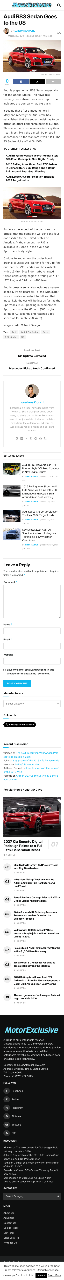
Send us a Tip (11, 1237)
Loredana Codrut (26, 30)
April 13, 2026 (48, 520)
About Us (8, 1212)
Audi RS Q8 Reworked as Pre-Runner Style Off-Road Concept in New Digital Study (40, 468)
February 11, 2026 (50, 545)
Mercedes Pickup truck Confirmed (34, 1181)
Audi (14, 332)
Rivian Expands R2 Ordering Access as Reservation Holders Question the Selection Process (35, 915)
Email (7, 639)
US (23, 337)
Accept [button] (41, 1275)
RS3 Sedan (11, 337)
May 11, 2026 (47, 476)
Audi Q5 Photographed (27, 764)
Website (8, 654)
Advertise (8, 1217)
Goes (45, 332)
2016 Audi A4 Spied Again (36, 1177)
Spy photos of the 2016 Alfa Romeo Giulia (36, 760)
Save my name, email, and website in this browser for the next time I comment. (30, 671)
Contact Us (9, 1222)
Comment (10, 582)
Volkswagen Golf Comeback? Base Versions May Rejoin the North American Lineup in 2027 (36, 933)
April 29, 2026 (48, 502)
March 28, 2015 (16, 35)
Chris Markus (31, 476)
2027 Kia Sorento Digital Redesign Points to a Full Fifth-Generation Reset (22, 846)
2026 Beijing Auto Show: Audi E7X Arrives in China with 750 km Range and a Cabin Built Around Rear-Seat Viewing (31, 168)
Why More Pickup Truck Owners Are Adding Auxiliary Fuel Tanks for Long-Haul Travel (35, 882)
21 (30, 505)
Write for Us (10, 1242)
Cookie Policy (10, 1227)
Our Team (8, 1232)
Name (7, 624)
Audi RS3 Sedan (30, 332)
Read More (54, 1275)
